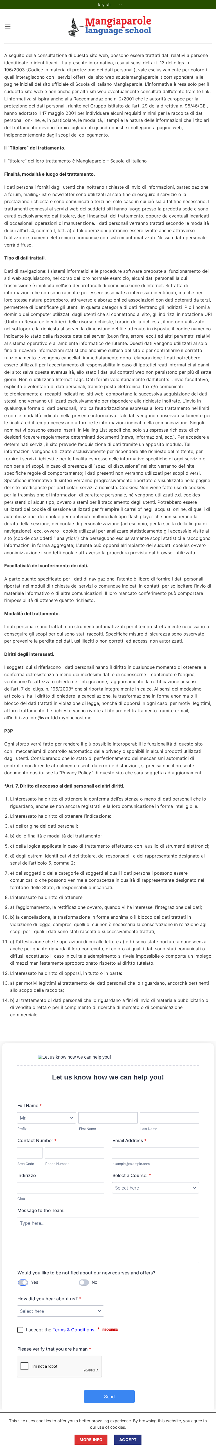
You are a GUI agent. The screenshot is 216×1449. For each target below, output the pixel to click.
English (104, 4)
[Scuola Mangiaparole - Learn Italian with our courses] (108, 26)
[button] (7, 26)
